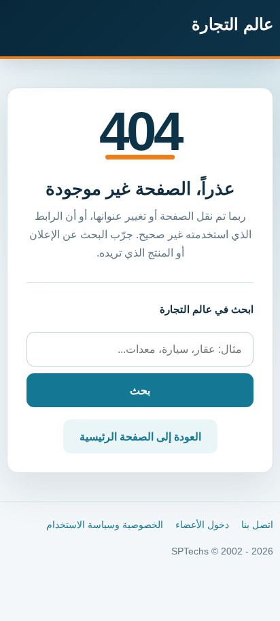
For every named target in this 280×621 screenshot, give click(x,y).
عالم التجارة (232, 24)
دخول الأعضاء (202, 525)
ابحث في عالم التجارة (206, 309)
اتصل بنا (257, 525)
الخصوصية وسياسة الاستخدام (104, 525)
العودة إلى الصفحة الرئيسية (140, 437)
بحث (140, 390)
